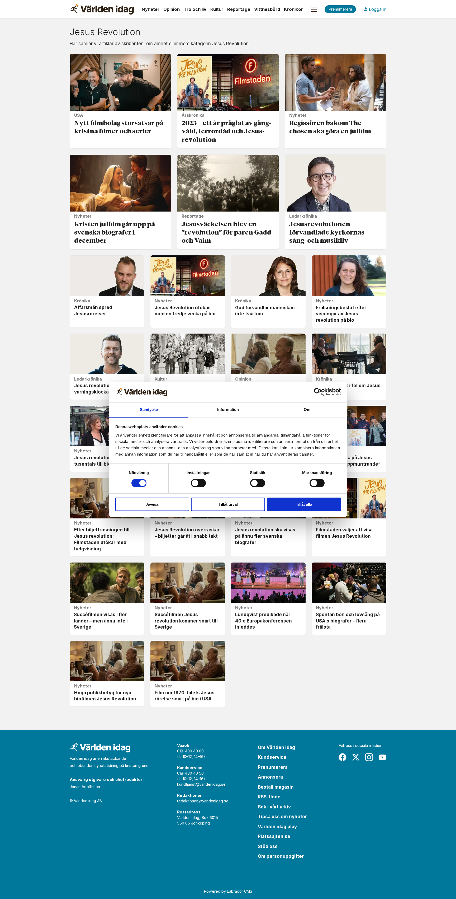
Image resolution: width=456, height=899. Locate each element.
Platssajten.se (274, 836)
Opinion (171, 9)
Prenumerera (273, 767)
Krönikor (293, 9)
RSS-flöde (269, 796)
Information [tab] (228, 409)
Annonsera (270, 777)
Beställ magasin (276, 787)
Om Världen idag (276, 747)
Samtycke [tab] (149, 409)
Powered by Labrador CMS (228, 891)
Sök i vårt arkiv (274, 806)
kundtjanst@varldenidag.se (201, 784)
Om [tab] (307, 409)
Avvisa (152, 504)
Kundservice (272, 757)
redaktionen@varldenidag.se (203, 800)
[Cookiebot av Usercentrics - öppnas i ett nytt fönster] (318, 392)
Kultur (216, 9)
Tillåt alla (304, 504)
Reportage (238, 9)
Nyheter (150, 9)
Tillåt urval (228, 504)
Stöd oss (268, 846)
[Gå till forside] (102, 9)
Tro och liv (195, 9)
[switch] (198, 483)
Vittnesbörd (267, 9)
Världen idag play (277, 826)
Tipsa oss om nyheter (282, 816)
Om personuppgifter (281, 856)
